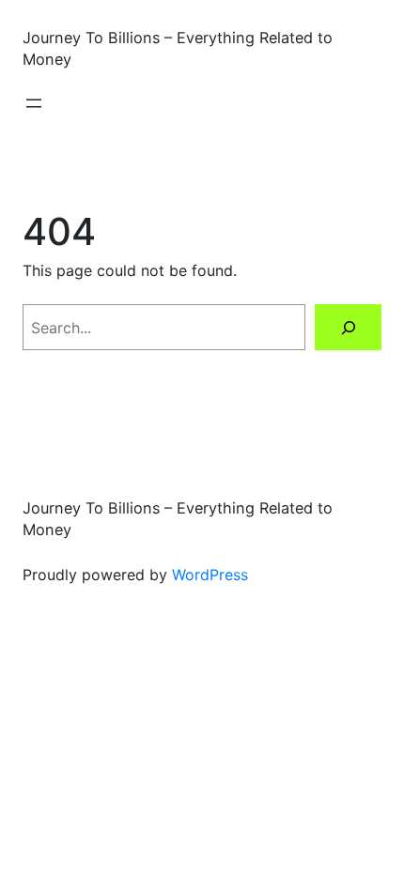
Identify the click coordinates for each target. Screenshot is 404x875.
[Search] (348, 327)
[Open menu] (34, 103)
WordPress (210, 574)
